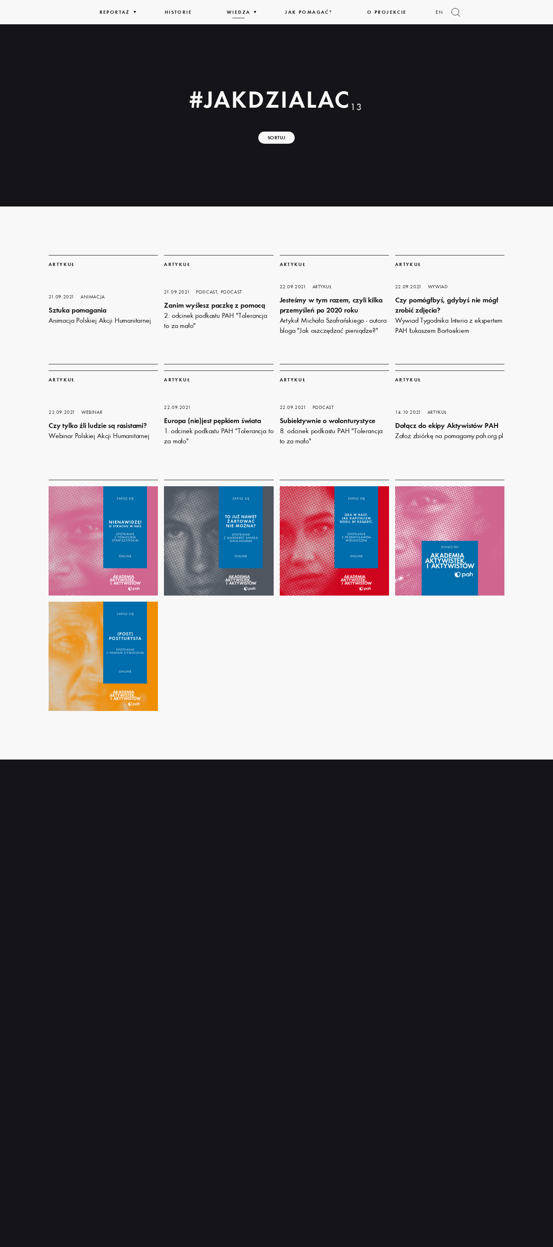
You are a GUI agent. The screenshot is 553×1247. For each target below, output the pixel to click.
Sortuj (277, 137)
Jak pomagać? (308, 12)
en (440, 12)
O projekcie (386, 12)
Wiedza (238, 12)
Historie (178, 12)
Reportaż (115, 12)
